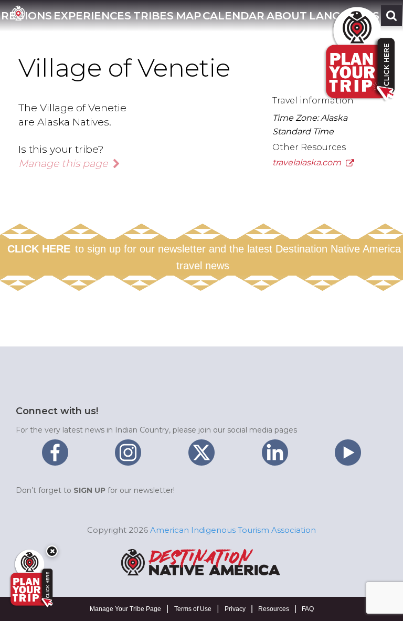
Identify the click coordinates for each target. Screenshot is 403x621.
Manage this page (64, 163)
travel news (202, 265)
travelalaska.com (307, 162)
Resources (273, 609)
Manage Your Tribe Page (125, 609)
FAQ (308, 609)
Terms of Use (192, 609)
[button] (92, 15)
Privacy (235, 609)
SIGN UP (89, 490)
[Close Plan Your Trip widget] (52, 551)
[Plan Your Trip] (30, 578)
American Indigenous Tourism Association (233, 530)
